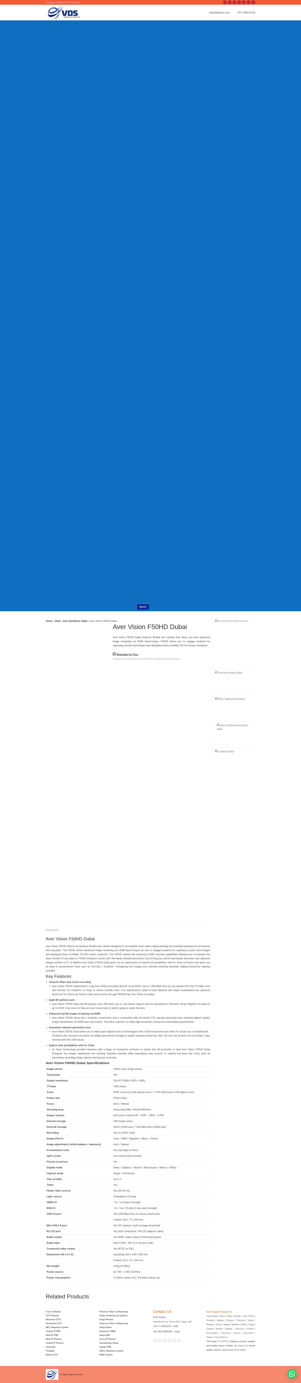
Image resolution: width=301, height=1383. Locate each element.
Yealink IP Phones (54, 1343)
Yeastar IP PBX (53, 1331)
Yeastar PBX (105, 1347)
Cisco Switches (53, 1311)
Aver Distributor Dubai (75, 621)
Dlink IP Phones (53, 1339)
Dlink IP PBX (52, 1335)
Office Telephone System (111, 1351)
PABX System (106, 1355)
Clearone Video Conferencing (113, 1323)
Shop (58, 621)
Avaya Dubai (105, 1327)
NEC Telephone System (57, 1327)
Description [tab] (52, 930)
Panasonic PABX (107, 1331)
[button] (292, 1374)
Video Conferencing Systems (113, 1315)
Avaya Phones (106, 1319)
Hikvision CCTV (53, 1319)
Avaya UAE (105, 1335)
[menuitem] (100, 39)
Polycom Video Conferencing (113, 1311)
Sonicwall (50, 1347)
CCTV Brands (52, 1315)
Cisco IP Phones (107, 1339)
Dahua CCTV (52, 1355)
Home (49, 621)
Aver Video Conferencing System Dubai (162, 659)
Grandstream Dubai (108, 1343)
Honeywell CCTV (54, 1323)
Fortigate (50, 1351)
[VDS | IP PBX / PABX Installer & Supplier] (116, 35)
